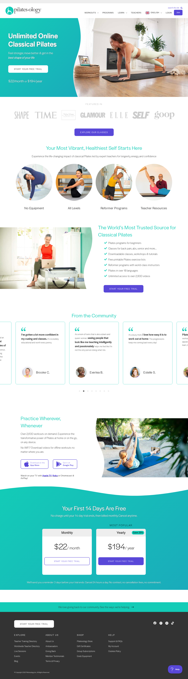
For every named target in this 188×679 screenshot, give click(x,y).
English (155, 12)
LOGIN (169, 13)
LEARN (121, 13)
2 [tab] (83, 391)
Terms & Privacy (53, 661)
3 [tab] (87, 391)
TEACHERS (136, 13)
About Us (50, 641)
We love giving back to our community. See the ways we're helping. (94, 607)
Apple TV (47, 475)
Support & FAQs (115, 641)
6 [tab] (100, 391)
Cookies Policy (114, 651)
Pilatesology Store (84, 641)
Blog (16, 661)
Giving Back (51, 651)
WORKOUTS (90, 13)
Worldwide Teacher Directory (27, 646)
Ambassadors (52, 646)
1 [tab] (79, 391)
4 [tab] (92, 391)
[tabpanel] (21, 115)
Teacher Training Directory (25, 641)
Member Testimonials (55, 656)
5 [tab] (96, 391)
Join (178, 12)
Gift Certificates (84, 646)
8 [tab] (108, 391)
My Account (113, 646)
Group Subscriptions (86, 651)
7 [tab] (104, 391)
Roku (55, 475)
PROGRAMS (108, 13)
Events (17, 656)
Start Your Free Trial (67, 561)
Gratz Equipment (84, 656)
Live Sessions (20, 651)
